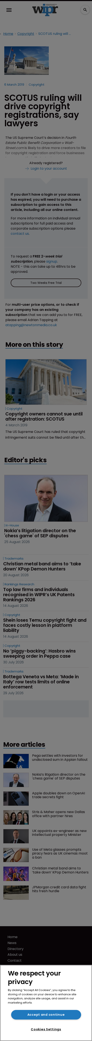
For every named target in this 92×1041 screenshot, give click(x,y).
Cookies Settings (46, 1029)
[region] (46, 1003)
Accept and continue (46, 1015)
